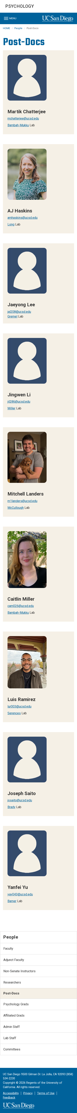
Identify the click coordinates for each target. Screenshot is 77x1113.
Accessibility (11, 1093)
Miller (11, 408)
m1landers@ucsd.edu (22, 501)
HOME (6, 28)
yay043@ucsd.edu (20, 894)
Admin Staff (11, 1027)
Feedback (9, 1097)
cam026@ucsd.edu (21, 606)
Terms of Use (45, 1093)
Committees (11, 1049)
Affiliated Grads (13, 1015)
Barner (12, 901)
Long (11, 224)
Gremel (12, 316)
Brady (11, 807)
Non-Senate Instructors (19, 971)
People (18, 28)
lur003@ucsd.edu (19, 706)
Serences (14, 713)
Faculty (8, 948)
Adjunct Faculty (13, 960)
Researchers (12, 982)
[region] (38, 92)
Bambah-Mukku (18, 125)
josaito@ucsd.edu (20, 800)
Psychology (19, 6)
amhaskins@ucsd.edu (23, 218)
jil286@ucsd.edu (19, 401)
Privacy (28, 1093)
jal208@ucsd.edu (19, 312)
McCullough (16, 508)
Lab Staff (9, 1038)
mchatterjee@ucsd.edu (23, 118)
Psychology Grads (16, 1004)
